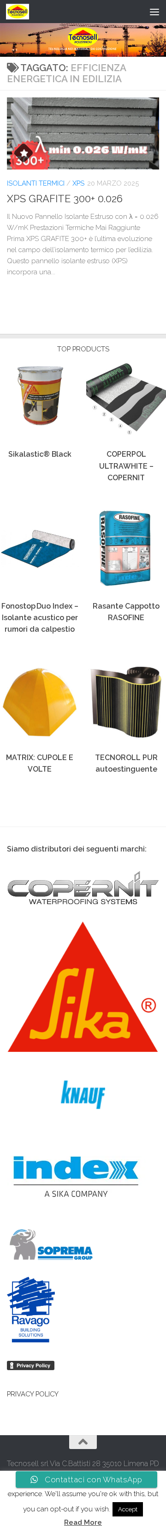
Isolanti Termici (36, 183)
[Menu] (154, 11)
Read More (83, 1522)
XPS (78, 183)
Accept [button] (127, 1509)
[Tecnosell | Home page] (21, 11)
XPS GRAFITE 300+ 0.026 (65, 199)
